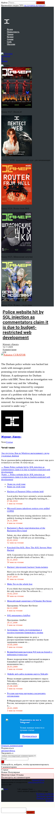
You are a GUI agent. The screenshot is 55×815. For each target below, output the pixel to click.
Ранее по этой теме (16, 486)
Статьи (9, 442)
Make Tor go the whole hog (19, 584)
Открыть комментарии (12, 745)
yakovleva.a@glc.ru (36, 782)
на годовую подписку (34, 5)
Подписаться (29, 736)
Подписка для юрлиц (45, 796)
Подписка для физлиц (45, 794)
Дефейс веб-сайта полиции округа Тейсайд (27, 674)
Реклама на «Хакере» (45, 798)
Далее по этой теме (16, 484)
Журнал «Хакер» (11, 344)
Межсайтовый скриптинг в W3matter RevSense (29, 601)
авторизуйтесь (8, 750)
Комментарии (9, 349)
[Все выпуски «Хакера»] (1, 49)
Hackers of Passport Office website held (25, 491)
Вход (51, 4)
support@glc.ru (38, 780)
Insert (30, 812)
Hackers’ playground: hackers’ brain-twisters (27, 567)
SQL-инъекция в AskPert (18, 615)
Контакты (50, 801)
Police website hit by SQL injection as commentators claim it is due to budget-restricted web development (25, 469)
